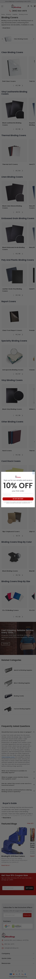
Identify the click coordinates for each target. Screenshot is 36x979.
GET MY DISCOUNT (18, 499)
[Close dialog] (33, 473)
